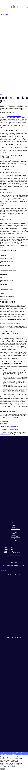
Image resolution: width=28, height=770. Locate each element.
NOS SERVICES (15, 529)
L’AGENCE (14, 527)
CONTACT (14, 532)
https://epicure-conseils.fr (14, 116)
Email (2, 568)
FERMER (3, 769)
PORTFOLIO (14, 530)
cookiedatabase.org (5, 434)
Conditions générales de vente (8, 754)
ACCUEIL (13, 525)
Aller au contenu (4, 14)
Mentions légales (20, 752)
